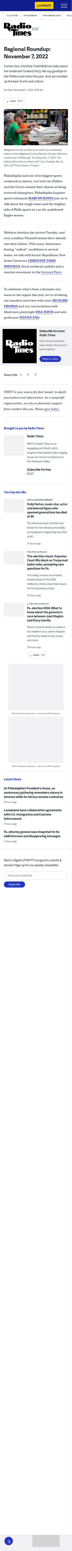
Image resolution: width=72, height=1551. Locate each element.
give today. (52, 409)
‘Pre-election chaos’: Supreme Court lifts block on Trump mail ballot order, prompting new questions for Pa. (47, 562)
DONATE (45, 5)
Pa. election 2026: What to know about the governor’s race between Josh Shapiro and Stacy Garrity (45, 614)
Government (30, 15)
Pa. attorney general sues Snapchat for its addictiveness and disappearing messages (32, 834)
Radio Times (35, 436)
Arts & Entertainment (40, 499)
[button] (8, 1541)
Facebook (20, 374)
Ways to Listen (50, 358)
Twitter (28, 374)
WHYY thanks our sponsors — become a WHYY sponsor (36, 713)
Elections (12, 15)
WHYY (14, 6)
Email (35, 374)
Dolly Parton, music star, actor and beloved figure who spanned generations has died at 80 (47, 510)
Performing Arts (52, 15)
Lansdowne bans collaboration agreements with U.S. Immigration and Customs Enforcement (33, 814)
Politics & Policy (37, 551)
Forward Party (51, 272)
